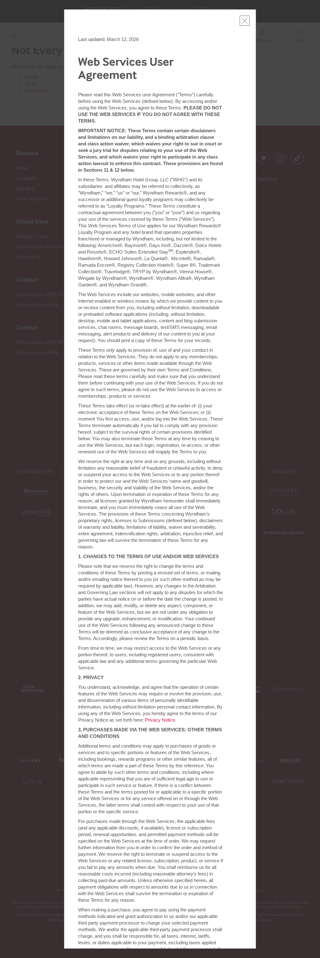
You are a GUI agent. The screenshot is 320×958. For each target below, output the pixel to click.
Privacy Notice (160, 720)
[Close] (245, 21)
